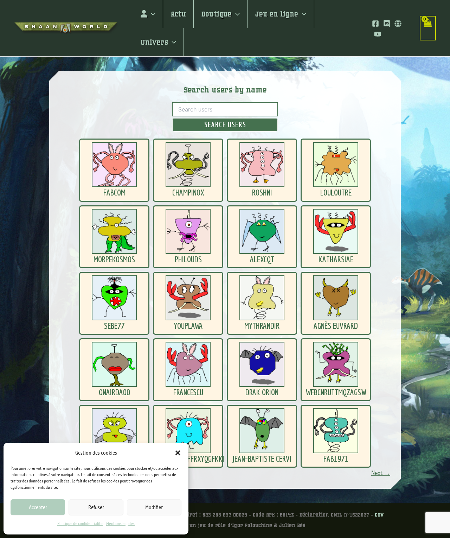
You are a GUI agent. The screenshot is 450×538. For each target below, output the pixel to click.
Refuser (96, 507)
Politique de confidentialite (80, 523)
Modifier (154, 507)
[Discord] (386, 23)
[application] (151, 14)
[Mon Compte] (148, 14)
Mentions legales (120, 523)
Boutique (216, 14)
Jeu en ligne (276, 14)
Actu (178, 14)
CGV (379, 514)
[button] (177, 452)
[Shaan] (397, 23)
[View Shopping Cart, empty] (428, 28)
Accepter (38, 507)
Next (380, 472)
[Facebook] (375, 23)
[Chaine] (377, 34)
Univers (154, 42)
